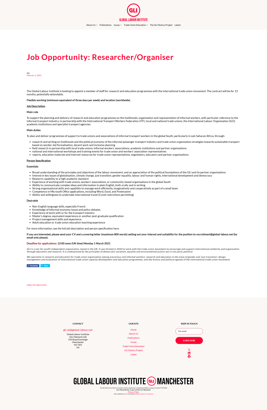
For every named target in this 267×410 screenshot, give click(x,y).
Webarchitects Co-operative (144, 394)
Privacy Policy (133, 392)
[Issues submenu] (121, 25)
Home (133, 329)
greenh (125, 394)
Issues (134, 342)
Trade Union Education (133, 346)
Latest (29, 285)
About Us (133, 333)
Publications (133, 337)
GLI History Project (133, 350)
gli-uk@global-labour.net (77, 329)
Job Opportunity (39, 285)
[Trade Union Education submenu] (147, 25)
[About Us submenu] (96, 25)
